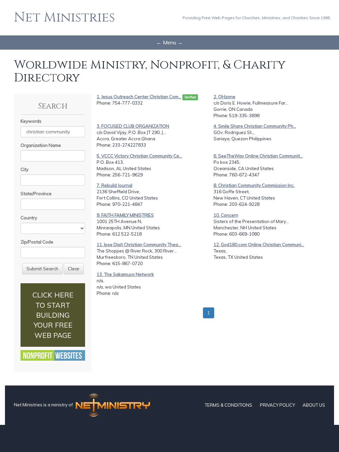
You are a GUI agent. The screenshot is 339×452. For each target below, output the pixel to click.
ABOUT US (314, 405)
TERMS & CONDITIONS (228, 405)
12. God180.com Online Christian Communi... (259, 244)
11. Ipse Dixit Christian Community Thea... (139, 244)
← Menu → (169, 42)
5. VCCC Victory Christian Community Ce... (139, 155)
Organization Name (41, 145)
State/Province (36, 193)
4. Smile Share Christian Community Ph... (255, 126)
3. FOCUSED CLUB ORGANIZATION (133, 126)
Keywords (31, 121)
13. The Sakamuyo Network (125, 274)
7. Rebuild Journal (114, 185)
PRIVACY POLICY (277, 405)
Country (29, 217)
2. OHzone (224, 96)
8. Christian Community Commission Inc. (254, 185)
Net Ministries (64, 17)
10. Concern (226, 215)
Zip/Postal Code (37, 242)
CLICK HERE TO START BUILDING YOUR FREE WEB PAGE (52, 315)
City (24, 169)
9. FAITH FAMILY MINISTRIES (125, 215)
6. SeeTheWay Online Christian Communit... (258, 155)
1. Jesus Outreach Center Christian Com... (139, 96)
